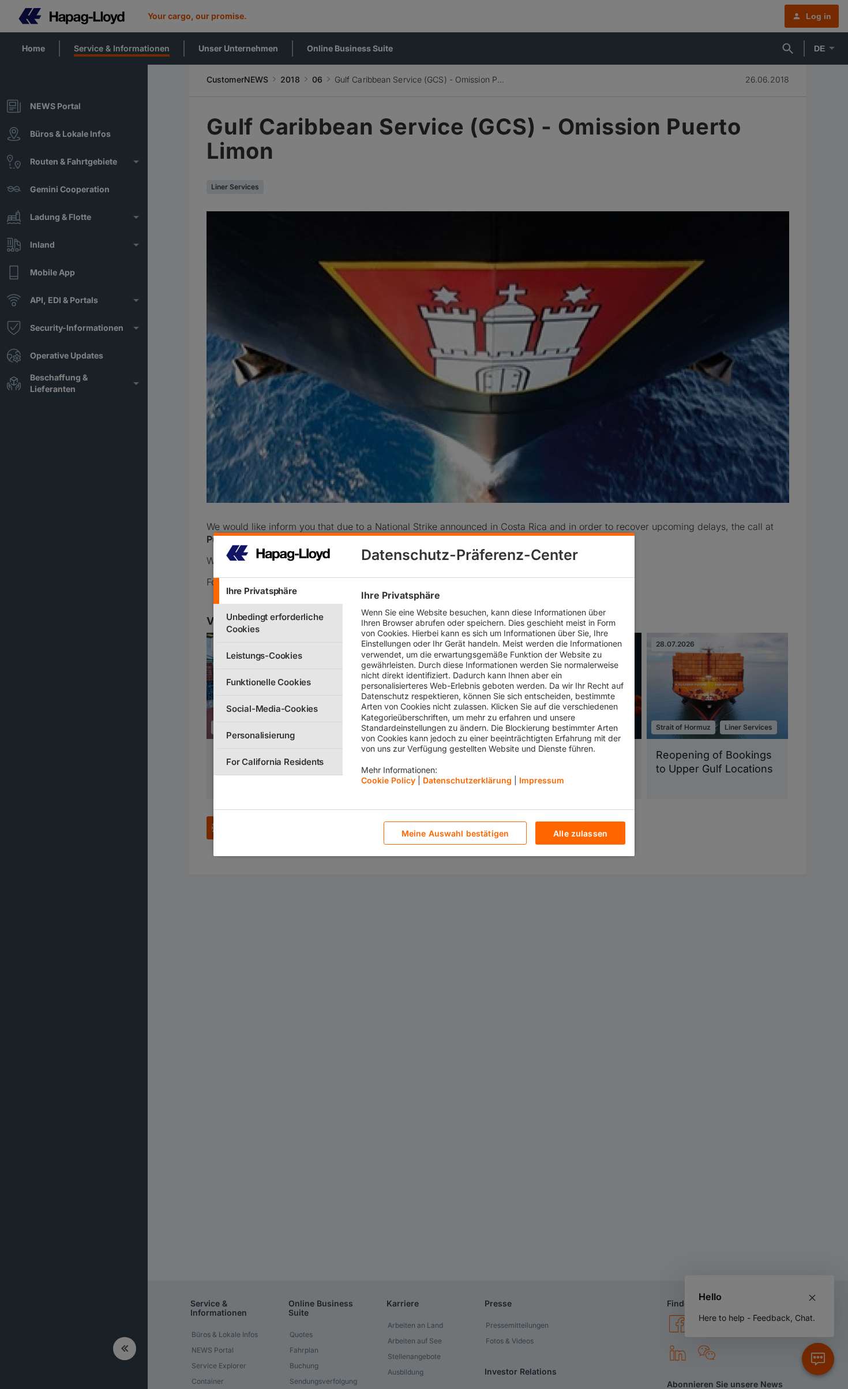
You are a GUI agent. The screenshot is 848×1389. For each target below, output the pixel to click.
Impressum (541, 780)
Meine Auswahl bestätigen (455, 833)
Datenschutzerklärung (467, 780)
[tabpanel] (493, 690)
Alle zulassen (580, 833)
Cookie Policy (388, 780)
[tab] (278, 591)
